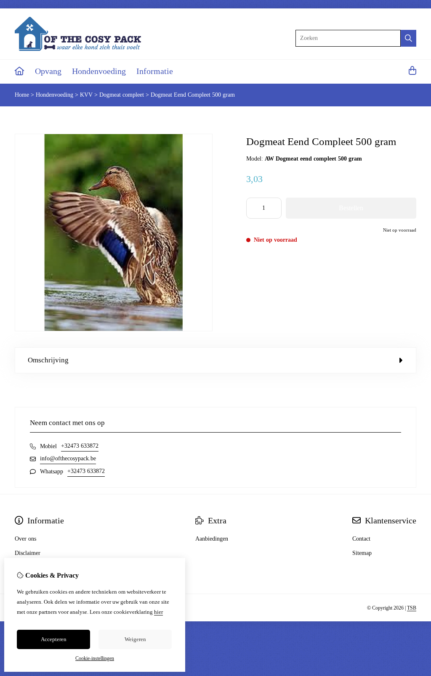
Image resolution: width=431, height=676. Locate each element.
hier (158, 612)
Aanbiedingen (211, 539)
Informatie (154, 71)
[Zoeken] (408, 38)
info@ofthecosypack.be (68, 458)
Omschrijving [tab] (48, 360)
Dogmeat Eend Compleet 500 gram (193, 95)
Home (22, 95)
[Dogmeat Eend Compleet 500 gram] (114, 329)
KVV (86, 95)
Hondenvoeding (99, 71)
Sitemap (362, 553)
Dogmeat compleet (121, 95)
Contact (361, 539)
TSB (411, 608)
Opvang (48, 71)
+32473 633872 (79, 446)
